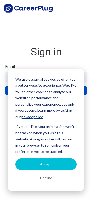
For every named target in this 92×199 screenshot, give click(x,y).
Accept (46, 164)
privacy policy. (32, 117)
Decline (46, 178)
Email (10, 66)
